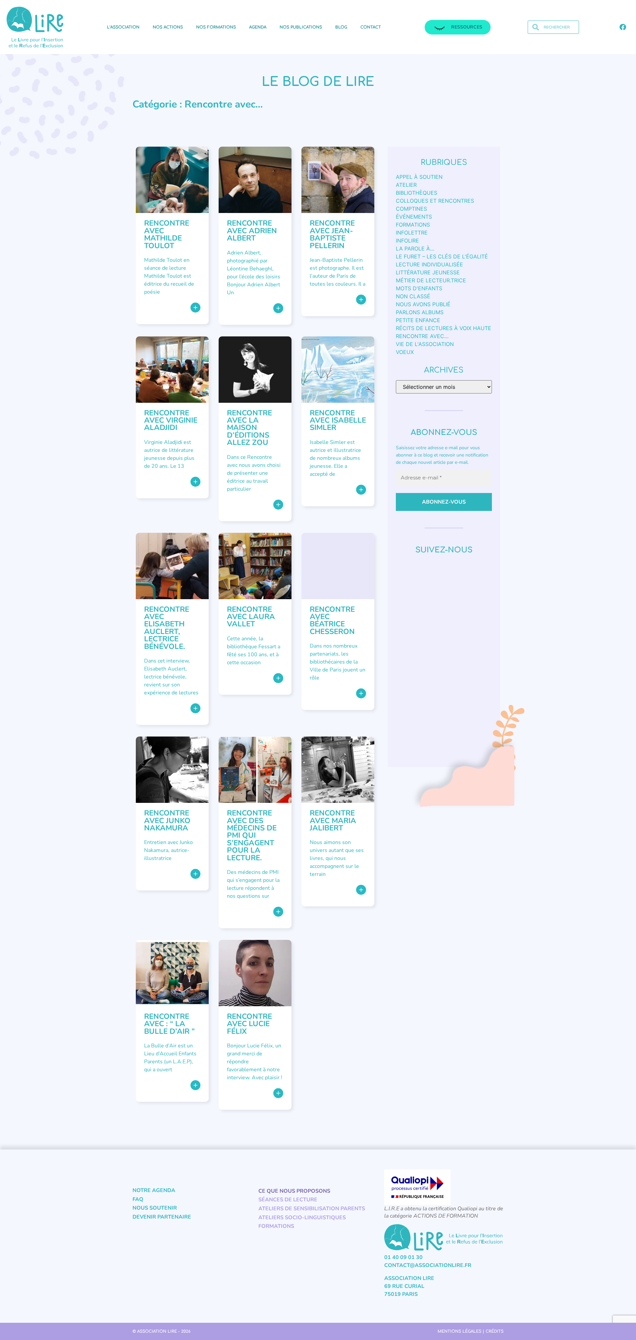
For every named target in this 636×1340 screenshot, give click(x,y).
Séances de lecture (287, 1199)
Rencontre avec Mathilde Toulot (166, 234)
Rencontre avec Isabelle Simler (338, 420)
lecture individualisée (429, 264)
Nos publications (301, 27)
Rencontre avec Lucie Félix (249, 1023)
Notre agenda (153, 1190)
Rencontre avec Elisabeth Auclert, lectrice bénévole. (166, 628)
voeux (405, 352)
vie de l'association (425, 344)
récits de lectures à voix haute (443, 328)
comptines (411, 208)
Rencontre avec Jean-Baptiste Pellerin (332, 234)
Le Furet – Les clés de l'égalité (442, 256)
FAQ (137, 1199)
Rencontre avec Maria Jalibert (333, 820)
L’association (123, 27)
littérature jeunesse (428, 272)
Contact (370, 27)
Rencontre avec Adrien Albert (252, 230)
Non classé (413, 296)
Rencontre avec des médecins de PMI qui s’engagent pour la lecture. (252, 835)
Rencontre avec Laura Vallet (251, 616)
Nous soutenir (154, 1208)
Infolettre (412, 232)
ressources (466, 27)
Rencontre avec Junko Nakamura (167, 820)
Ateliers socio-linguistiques (302, 1217)
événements (414, 216)
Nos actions (168, 27)
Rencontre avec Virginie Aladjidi (170, 420)
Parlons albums (420, 312)
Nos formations (216, 27)
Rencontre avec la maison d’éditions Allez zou (249, 428)
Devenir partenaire (161, 1217)
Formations (413, 224)
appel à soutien (419, 177)
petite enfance (418, 320)
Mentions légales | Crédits (471, 1331)
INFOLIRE (407, 240)
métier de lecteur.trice (431, 280)
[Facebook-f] (622, 27)
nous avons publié (423, 304)
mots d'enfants (419, 288)
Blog (341, 27)
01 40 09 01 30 (403, 1257)
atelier (406, 184)
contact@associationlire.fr (427, 1265)
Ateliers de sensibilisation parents (311, 1208)
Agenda (257, 27)
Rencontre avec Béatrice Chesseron (332, 620)
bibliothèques (416, 192)
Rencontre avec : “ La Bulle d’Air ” (169, 1023)
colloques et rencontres (435, 200)
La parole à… (415, 248)
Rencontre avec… (422, 336)
